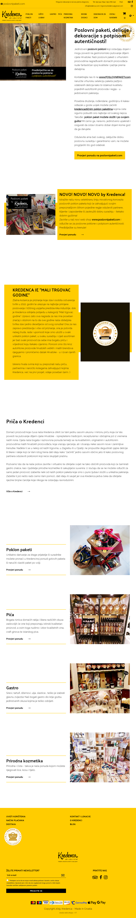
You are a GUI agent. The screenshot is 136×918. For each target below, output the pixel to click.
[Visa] (46, 902)
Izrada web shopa (66, 913)
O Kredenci (76, 820)
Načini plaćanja (15, 820)
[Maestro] (39, 902)
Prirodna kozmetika (68, 15)
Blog (73, 824)
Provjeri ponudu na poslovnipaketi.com (99, 155)
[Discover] (67, 902)
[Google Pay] (101, 902)
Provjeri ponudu (67, 234)
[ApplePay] (92, 902)
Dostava (11, 824)
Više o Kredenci (14, 491)
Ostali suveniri (113, 15)
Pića (60, 14)
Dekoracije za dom (100, 15)
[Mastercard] (33, 902)
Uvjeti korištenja (15, 816)
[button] (131, 15)
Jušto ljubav (41, 15)
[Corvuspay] (79, 902)
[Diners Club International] (56, 902)
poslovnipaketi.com (14, 3)
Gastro (53, 14)
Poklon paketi (29, 15)
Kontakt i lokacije (80, 816)
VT (76, 913)
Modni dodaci (84, 15)
